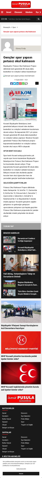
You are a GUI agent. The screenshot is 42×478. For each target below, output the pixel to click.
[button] (40, 12)
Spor (14, 27)
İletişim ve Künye (8, 428)
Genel (8, 12)
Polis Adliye (25, 419)
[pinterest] (20, 84)
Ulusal (4, 425)
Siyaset (5, 422)
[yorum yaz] (26, 84)
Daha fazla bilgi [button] (21, 469)
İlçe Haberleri (25, 416)
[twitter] (14, 84)
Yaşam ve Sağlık (27, 425)
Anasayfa (6, 27)
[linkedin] (17, 84)
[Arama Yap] (38, 19)
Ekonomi (18, 12)
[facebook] (11, 84)
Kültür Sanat (6, 419)
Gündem (28, 12)
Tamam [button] (21, 473)
